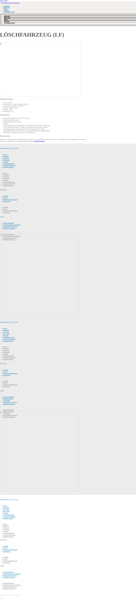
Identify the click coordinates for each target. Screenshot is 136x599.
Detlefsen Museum (9, 228)
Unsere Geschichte (9, 165)
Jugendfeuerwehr (9, 12)
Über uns (7, 7)
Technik (6, 10)
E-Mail (5, 198)
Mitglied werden (8, 167)
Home (5, 154)
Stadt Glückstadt (8, 223)
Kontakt (5, 196)
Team (5, 9)
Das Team (6, 160)
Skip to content (3, 0)
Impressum (6, 201)
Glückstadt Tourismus (10, 227)
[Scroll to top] (0, 598)
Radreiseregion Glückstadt (11, 225)
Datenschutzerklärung (10, 200)
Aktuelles (7, 6)
